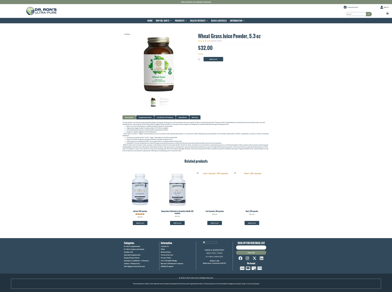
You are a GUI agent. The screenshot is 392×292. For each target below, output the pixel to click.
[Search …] (356, 14)
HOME (150, 20)
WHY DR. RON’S (162, 20)
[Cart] (387, 13)
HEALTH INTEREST (198, 20)
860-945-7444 (214, 253)
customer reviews (215, 41)
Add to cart (213, 59)
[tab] (129, 117)
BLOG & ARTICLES (219, 20)
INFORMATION (236, 20)
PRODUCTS (179, 20)
